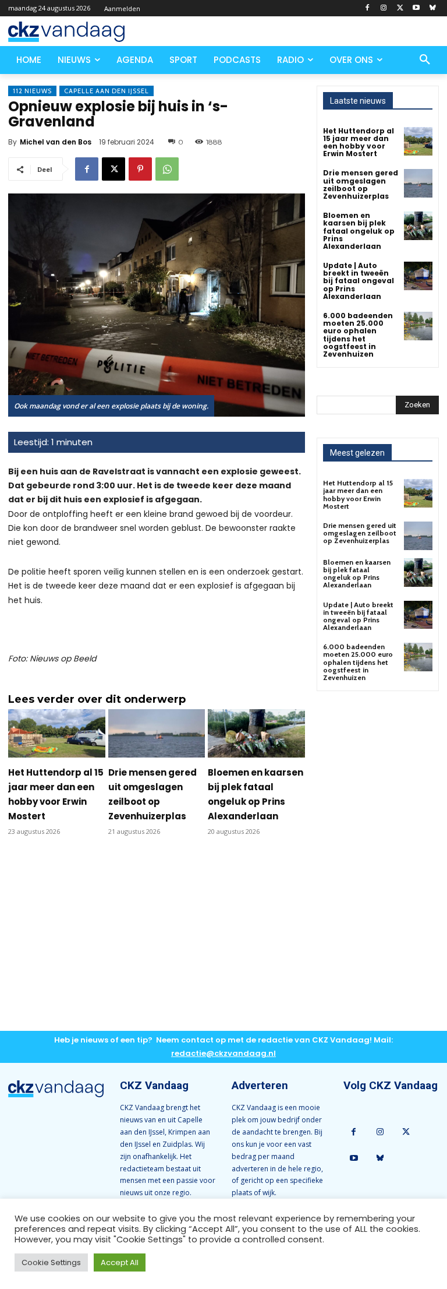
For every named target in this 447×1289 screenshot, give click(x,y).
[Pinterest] (140, 169)
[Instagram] (384, 8)
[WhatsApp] (167, 169)
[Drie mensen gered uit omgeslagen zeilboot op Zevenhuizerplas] (156, 733)
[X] (400, 8)
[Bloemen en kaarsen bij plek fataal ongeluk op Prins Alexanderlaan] (256, 733)
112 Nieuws (32, 91)
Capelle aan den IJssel (106, 91)
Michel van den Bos (55, 142)
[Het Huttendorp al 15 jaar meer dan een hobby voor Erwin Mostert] (56, 733)
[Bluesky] (432, 8)
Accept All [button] (120, 1262)
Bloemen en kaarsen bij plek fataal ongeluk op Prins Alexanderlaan (359, 230)
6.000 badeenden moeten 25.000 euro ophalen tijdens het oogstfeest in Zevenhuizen (358, 335)
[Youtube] (416, 8)
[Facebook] (367, 8)
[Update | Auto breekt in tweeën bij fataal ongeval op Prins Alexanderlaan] (418, 276)
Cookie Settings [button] (51, 1262)
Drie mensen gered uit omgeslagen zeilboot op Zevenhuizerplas (360, 184)
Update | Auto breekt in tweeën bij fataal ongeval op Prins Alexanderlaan (358, 280)
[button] (425, 60)
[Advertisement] (156, 942)
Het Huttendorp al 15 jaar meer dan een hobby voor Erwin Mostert (358, 142)
